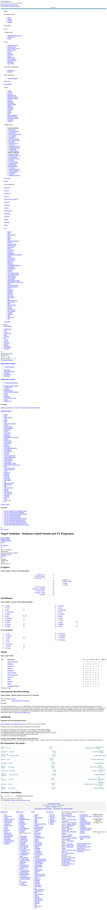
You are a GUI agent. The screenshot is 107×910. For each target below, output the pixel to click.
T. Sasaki (34, 588)
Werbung (82, 819)
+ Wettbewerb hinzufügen (11, 382)
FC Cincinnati (12, 135)
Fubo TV (52, 816)
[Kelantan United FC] (6, 554)
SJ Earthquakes (24, 866)
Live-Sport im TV (85, 836)
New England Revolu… (15, 134)
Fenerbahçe (10, 120)
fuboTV (9, 256)
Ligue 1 (9, 56)
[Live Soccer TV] (6, 1)
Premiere (9, 308)
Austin (22, 883)
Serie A (9, 53)
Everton (9, 100)
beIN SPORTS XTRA (13, 280)
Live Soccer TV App (85, 816)
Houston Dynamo (13, 154)
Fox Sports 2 (10, 250)
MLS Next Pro (11, 302)
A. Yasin (3, 556)
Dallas (22, 868)
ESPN (9, 238)
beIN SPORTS (11, 235)
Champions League (12, 45)
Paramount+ (10, 253)
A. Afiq (7, 633)
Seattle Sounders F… (15, 170)
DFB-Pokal (10, 62)
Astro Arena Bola (24, 700)
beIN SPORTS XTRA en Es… (12, 465)
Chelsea (9, 92)
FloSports (10, 293)
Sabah (9, 679)
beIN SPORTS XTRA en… (39, 870)
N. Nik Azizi (61, 614)
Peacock (9, 271)
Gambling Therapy (98, 816)
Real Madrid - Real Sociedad (68, 826)
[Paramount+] (25, 407)
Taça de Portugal (11, 60)
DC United (11, 141)
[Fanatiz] (32, 407)
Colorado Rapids (13, 163)
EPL (5, 338)
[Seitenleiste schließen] (1, 528)
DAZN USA (10, 261)
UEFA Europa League (10, 398)
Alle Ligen (7, 81)
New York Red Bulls (14, 140)
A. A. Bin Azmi (9, 612)
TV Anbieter (49, 812)
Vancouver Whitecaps (22, 862)
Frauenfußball (8, 326)
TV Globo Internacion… (38, 850)
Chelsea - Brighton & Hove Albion (69, 838)
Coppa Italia (10, 63)
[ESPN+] (38, 407)
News (5, 324)
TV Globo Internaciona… (14, 265)
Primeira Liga (11, 57)
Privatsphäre (83, 821)
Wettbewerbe (4, 379)
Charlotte (22, 844)
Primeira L (7, 345)
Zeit (8, 357)
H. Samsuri (8, 635)
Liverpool (10, 94)
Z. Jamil (37, 590)
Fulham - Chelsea (71, 824)
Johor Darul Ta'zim (12, 661)
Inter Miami (23, 837)
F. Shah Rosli (61, 633)
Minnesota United (25, 877)
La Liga (9, 51)
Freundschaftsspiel (12, 78)
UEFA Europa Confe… (13, 48)
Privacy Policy (11, 800)
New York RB (24, 847)
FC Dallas (11, 160)
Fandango (10, 291)
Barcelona (10, 101)
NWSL (9, 38)
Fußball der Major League (14, 35)
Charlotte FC (12, 137)
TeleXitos (10, 314)
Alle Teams (7, 178)
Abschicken (20, 796)
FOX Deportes (11, 268)
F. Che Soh (61, 605)
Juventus (9, 106)
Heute (9, 17)
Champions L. (8, 329)
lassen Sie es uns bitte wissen (22, 712)
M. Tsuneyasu (4, 545)
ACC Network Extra (13, 273)
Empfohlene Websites (86, 828)
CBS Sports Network (13, 241)
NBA (81, 837)
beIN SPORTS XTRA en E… (15, 282)
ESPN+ (9, 248)
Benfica (9, 112)
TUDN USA (10, 257)
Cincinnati (23, 842)
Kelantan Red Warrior (13, 686)
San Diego (24, 882)
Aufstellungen (4, 560)
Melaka (9, 684)
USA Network (11, 259)
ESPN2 (9, 242)
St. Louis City (24, 869)
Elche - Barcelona (71, 822)
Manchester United (12, 97)
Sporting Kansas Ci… (15, 175)
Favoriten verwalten (7, 360)
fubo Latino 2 (11, 297)
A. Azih (69, 581)
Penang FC (10, 677)
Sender (6, 181)
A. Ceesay (37, 592)
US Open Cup (11, 37)
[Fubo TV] (4, 407)
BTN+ (9, 283)
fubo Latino (10, 296)
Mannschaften (8, 84)
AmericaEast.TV (11, 276)
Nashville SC (12, 129)
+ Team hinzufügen (9, 367)
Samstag (9, 20)
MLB (81, 839)
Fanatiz (9, 232)
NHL (88, 837)
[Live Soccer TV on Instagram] (69, 865)
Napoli (9, 110)
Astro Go (14, 699)
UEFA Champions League (11, 392)
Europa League (11, 46)
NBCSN (9, 262)
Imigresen (10, 681)
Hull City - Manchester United (67, 814)
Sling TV (52, 814)
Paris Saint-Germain (12, 118)
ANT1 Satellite (11, 277)
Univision (10, 270)
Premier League (11, 50)
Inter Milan (10, 107)
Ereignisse (3, 559)
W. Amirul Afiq (62, 610)
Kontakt (82, 833)
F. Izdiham (60, 624)
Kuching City (11, 666)
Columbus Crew (25, 853)
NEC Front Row (11, 305)
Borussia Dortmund (12, 116)
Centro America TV (12, 286)
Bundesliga (10, 54)
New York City (24, 845)
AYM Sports (10, 279)
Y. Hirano (7, 622)
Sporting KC (24, 885)
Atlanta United (25, 859)
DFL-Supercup (11, 59)
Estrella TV (10, 290)
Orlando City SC (13, 143)
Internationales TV (6, 563)
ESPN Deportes (11, 245)
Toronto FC (12, 145)
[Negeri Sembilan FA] (6, 540)
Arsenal (9, 91)
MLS (5, 335)
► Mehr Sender (5, 504)
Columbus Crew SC (14, 146)
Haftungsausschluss (85, 822)
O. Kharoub (41, 588)
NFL (85, 837)
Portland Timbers (13, 166)
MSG (8, 303)
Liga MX (9, 72)
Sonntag (9, 22)
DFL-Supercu (8, 347)
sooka (18, 700)
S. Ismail (60, 616)
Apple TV (10, 251)
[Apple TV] (17, 407)
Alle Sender (7, 321)
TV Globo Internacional (10, 448)
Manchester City (11, 95)
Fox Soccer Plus (11, 244)
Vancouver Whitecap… (15, 155)
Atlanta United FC (14, 151)
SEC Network (11, 309)
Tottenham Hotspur (12, 98)
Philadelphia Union (14, 148)
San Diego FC (13, 172)
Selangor (9, 668)
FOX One (10, 294)
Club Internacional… (14, 131)
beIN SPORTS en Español (11, 437)
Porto (8, 113)
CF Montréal (12, 149)
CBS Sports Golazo (12, 285)
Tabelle (3, 562)
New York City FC (14, 138)
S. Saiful (60, 618)
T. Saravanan (61, 640)
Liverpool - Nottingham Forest (67, 835)
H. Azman (42, 576)
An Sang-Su (8, 644)
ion (8, 299)
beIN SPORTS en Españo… (15, 254)
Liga (3, 357)
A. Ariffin (42, 594)
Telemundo (10, 264)
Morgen (9, 19)
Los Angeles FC (13, 157)
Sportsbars (83, 827)
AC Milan (10, 109)
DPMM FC (10, 664)
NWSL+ (9, 306)
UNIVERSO (10, 267)
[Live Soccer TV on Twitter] (69, 862)
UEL (5, 330)
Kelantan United (5, 539)
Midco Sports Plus (12, 300)
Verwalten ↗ (12, 363)
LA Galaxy (12, 167)
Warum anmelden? (29, 796)
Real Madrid (10, 103)
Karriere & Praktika (85, 824)
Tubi (8, 315)
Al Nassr (9, 121)
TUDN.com (10, 317)
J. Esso (43, 592)
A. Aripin (64, 583)
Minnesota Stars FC (14, 169)
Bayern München (12, 115)
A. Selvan (7, 614)
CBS (8, 236)
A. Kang (60, 608)
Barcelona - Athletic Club (67, 829)
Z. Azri (7, 640)
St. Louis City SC (13, 161)
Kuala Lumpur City (12, 675)
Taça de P (6, 349)
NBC (8, 239)
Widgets (82, 817)
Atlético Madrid (11, 104)
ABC (8, 233)
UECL (6, 332)
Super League (4, 529)
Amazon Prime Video (13, 274)
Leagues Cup (11, 70)
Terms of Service (22, 800)
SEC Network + (11, 311)
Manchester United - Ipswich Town (68, 844)
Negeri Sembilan (5, 537)
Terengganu (10, 670)
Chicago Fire (12, 132)
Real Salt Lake (12, 164)
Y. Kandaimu (61, 635)
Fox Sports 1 (10, 247)
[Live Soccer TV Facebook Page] (69, 859)
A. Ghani (7, 605)
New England (24, 840)
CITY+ (9, 288)
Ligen (5, 29)
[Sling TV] (10, 407)
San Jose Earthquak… (14, 158)
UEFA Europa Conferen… (8, 823)
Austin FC (12, 174)
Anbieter (82, 825)
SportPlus (10, 312)
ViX (8, 319)
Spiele (5, 11)
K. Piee (3, 542)
